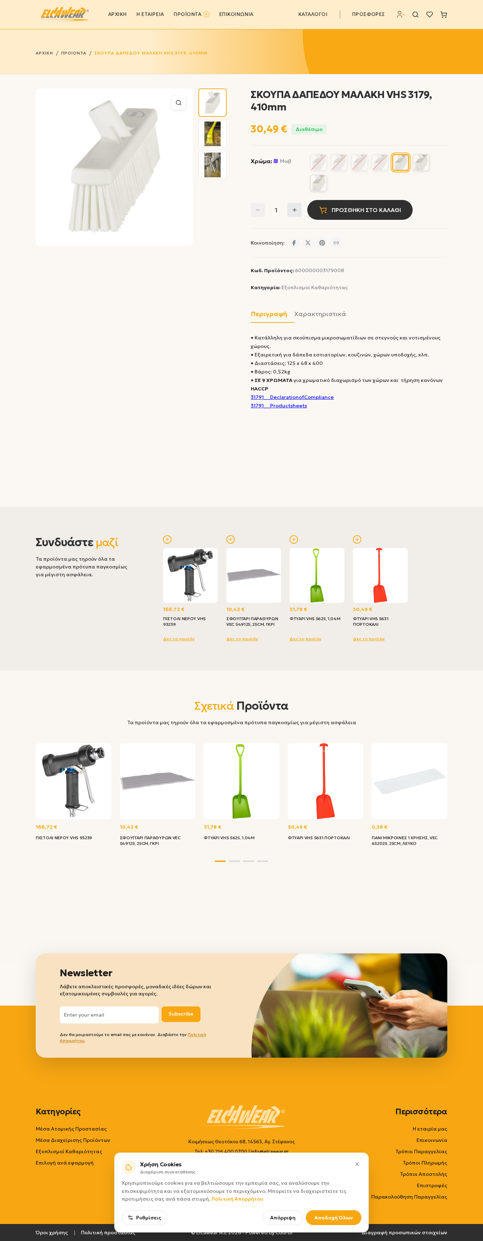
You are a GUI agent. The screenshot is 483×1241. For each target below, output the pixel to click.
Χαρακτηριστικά (320, 314)
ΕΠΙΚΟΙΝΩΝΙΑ (236, 14)
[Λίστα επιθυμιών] (429, 14)
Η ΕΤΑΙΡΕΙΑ (150, 14)
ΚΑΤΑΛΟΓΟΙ (313, 14)
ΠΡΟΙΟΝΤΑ (73, 53)
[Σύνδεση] (401, 14)
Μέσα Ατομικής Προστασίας (71, 1129)
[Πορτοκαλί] (421, 162)
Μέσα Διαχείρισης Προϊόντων (73, 1140)
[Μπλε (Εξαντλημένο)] (380, 162)
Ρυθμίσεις (148, 1217)
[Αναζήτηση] (415, 14)
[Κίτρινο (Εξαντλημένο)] (318, 162)
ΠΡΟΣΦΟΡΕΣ (368, 14)
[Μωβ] (400, 162)
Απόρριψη (283, 1217)
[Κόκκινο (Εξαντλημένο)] (339, 162)
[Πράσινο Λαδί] (318, 183)
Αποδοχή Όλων (333, 1217)
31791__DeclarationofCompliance (292, 397)
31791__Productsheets (279, 405)
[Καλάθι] (443, 14)
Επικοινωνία (432, 1140)
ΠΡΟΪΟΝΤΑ (187, 14)
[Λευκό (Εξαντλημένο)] (359, 162)
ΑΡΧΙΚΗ (117, 14)
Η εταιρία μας (430, 1129)
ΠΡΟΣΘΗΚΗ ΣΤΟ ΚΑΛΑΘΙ (366, 209)
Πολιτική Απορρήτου (237, 1199)
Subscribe (181, 1014)
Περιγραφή (269, 314)
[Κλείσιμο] (357, 1164)
